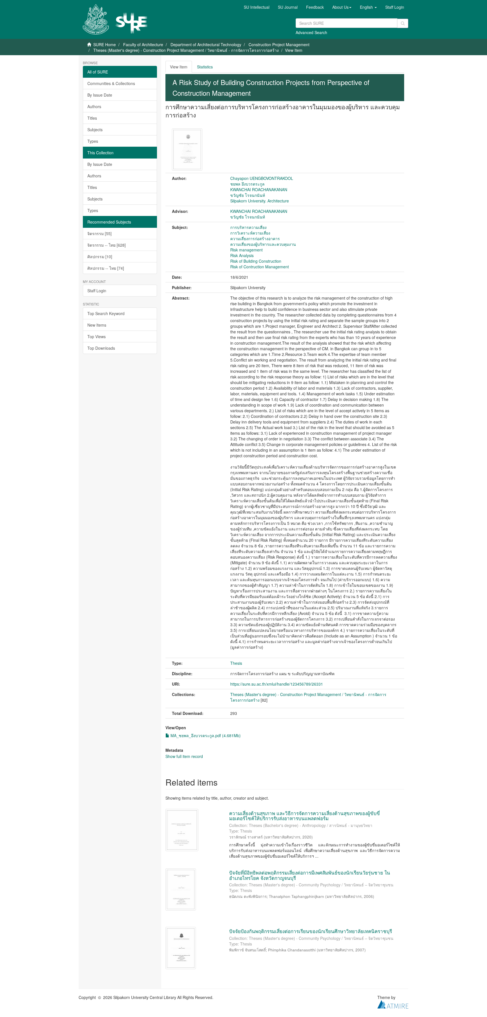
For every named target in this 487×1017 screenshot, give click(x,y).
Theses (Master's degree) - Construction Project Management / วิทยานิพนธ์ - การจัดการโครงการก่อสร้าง (186, 50)
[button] (342, 7)
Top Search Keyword (106, 313)
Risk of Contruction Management (259, 266)
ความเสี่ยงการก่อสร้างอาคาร (255, 238)
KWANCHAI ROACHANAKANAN (258, 189)
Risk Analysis (242, 255)
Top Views (96, 336)
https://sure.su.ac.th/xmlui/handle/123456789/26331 (276, 684)
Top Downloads (101, 348)
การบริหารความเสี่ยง (248, 227)
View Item (178, 67)
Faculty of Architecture (143, 44)
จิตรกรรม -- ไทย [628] (106, 245)
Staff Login (96, 290)
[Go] (402, 23)
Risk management (246, 250)
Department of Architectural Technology (206, 44)
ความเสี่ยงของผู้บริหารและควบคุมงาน (263, 244)
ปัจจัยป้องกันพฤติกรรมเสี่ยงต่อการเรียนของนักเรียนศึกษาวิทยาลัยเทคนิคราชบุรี (310, 931)
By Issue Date (99, 95)
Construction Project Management (279, 44)
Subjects (95, 129)
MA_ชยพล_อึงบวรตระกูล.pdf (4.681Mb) (205, 735)
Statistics (205, 67)
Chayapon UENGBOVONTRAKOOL (261, 178)
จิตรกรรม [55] (99, 233)
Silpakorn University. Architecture (259, 201)
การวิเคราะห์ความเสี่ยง (250, 233)
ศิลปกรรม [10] (99, 256)
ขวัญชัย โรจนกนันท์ (247, 195)
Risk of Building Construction (255, 261)
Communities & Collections (111, 83)
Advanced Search (311, 32)
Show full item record (184, 756)
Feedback (315, 7)
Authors (94, 106)
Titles (92, 118)
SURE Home (104, 44)
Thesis (236, 663)
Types (92, 141)
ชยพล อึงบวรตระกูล (247, 184)
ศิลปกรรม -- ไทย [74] (105, 268)
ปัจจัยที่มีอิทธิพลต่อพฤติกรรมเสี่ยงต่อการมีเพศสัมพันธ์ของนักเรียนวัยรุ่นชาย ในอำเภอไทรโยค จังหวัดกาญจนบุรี (309, 875)
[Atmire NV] (392, 1004)
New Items (96, 325)
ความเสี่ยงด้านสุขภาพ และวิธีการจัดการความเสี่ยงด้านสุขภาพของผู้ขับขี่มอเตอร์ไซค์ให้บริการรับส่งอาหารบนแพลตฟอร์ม (304, 815)
